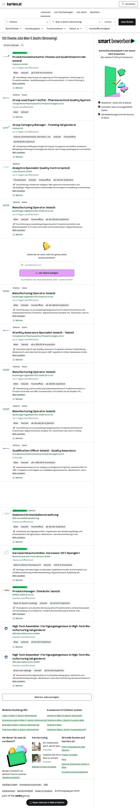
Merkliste (95, 12)
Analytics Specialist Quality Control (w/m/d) (41, 168)
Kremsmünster (29, 136)
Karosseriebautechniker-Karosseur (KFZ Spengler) (46, 553)
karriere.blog (40, 737)
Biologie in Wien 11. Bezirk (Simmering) (20, 725)
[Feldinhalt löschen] (47, 22)
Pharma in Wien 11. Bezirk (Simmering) (20, 729)
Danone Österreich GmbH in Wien (75, 766)
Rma (64, 759)
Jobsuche (45, 12)
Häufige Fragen (9, 784)
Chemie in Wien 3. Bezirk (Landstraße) (65, 720)
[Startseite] (15, 4)
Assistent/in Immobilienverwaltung (35, 514)
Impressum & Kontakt (30, 784)
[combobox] (27, 22)
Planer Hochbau (70, 755)
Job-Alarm (81, 12)
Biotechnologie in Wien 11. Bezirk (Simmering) (24, 720)
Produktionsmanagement (75, 772)
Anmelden (130, 4)
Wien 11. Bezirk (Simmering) (40, 38)
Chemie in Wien (54, 725)
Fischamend (20, 180)
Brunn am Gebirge (22, 670)
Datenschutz (8, 791)
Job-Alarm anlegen (48, 273)
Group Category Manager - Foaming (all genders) (44, 124)
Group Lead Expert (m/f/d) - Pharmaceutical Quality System (51, 100)
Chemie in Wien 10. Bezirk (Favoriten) (64, 715)
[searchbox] (47, 265)
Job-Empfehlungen (63, 12)
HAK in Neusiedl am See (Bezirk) (73, 748)
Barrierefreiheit (25, 791)
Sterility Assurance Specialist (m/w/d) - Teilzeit (43, 332)
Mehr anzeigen (18, 83)
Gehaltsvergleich (11, 777)
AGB (46, 784)
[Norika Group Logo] (16, 796)
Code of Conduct (43, 791)
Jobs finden (127, 22)
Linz (49, 136)
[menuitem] (15, 29)
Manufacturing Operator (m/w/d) (33, 207)
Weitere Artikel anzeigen (44, 767)
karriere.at (68, 741)
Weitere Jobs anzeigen (47, 697)
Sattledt (42, 136)
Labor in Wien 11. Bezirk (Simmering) (19, 715)
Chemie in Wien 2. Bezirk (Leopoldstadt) (66, 729)
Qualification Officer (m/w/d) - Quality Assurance (44, 450)
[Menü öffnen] (4, 4)
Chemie (12, 38)
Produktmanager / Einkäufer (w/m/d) (36, 591)
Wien (16, 72)
